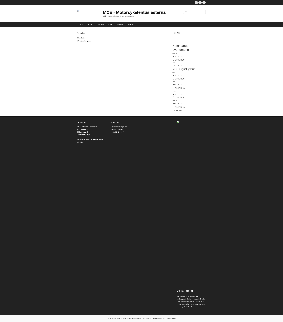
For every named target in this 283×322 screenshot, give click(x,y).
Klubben (120, 24)
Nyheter (90, 24)
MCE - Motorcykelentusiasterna (134, 12)
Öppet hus (178, 59)
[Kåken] (191, 204)
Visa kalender (177, 110)
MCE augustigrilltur (183, 69)
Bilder (110, 24)
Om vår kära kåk (185, 291)
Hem (81, 24)
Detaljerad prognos (84, 41)
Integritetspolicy (157, 318)
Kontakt (130, 24)
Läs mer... (202, 307)
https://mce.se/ (171, 318)
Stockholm (81, 38)
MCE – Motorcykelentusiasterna (128, 318)
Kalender (101, 24)
